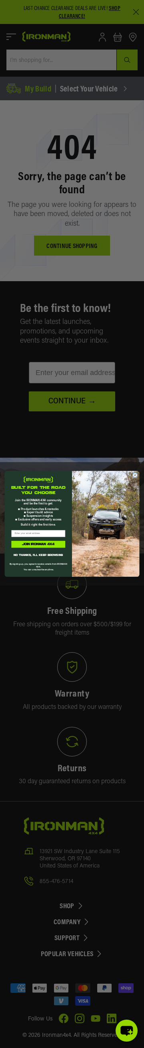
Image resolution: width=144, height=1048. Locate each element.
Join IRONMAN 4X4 (38, 544)
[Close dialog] (135, 475)
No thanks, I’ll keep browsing (38, 555)
